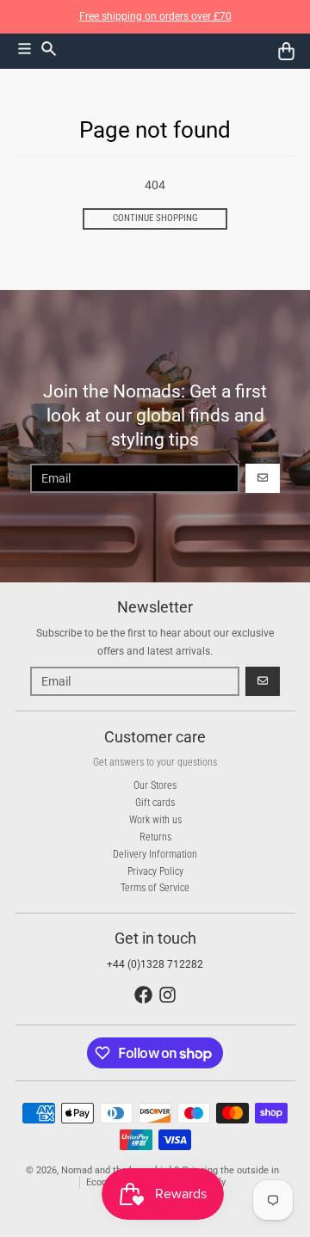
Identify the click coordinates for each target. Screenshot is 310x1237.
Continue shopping (155, 218)
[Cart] (286, 51)
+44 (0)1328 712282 (155, 964)
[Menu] (25, 49)
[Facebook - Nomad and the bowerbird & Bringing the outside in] (143, 995)
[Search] (49, 49)
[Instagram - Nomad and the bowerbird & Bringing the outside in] (167, 995)
